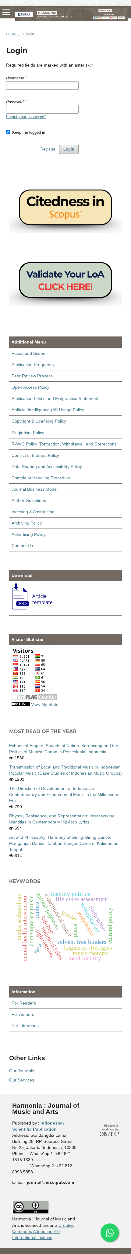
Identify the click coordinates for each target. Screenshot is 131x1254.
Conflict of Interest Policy (35, 455)
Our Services (21, 1080)
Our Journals (21, 1070)
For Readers (24, 1003)
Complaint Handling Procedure (41, 477)
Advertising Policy (28, 534)
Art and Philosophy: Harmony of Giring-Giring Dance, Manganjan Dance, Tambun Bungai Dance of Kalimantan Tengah (64, 843)
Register (48, 149)
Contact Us (22, 545)
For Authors (23, 1014)
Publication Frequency (33, 364)
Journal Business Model (35, 489)
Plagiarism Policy (28, 432)
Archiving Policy (27, 523)
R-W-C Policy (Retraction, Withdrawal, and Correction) (64, 444)
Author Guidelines (29, 500)
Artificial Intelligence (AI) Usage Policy (48, 409)
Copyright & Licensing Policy (39, 421)
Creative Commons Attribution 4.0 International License (43, 1231)
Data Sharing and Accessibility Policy (47, 466)
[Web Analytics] (21, 704)
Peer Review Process (32, 375)
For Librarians (25, 1025)
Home (12, 33)
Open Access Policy (30, 387)
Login (68, 149)
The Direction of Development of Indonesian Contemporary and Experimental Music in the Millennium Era (63, 794)
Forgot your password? (26, 116)
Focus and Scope (28, 353)
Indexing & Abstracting (33, 511)
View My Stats (44, 704)
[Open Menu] (6, 12)
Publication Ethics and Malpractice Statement (55, 398)
